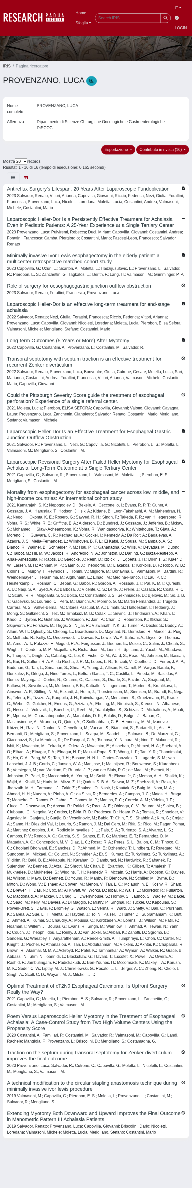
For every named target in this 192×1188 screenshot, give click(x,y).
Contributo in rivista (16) (161, 149)
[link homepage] (36, 18)
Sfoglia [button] (82, 23)
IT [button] (176, 8)
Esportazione (116, 149)
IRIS (7, 66)
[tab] (13, 178)
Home (81, 13)
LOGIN (181, 28)
